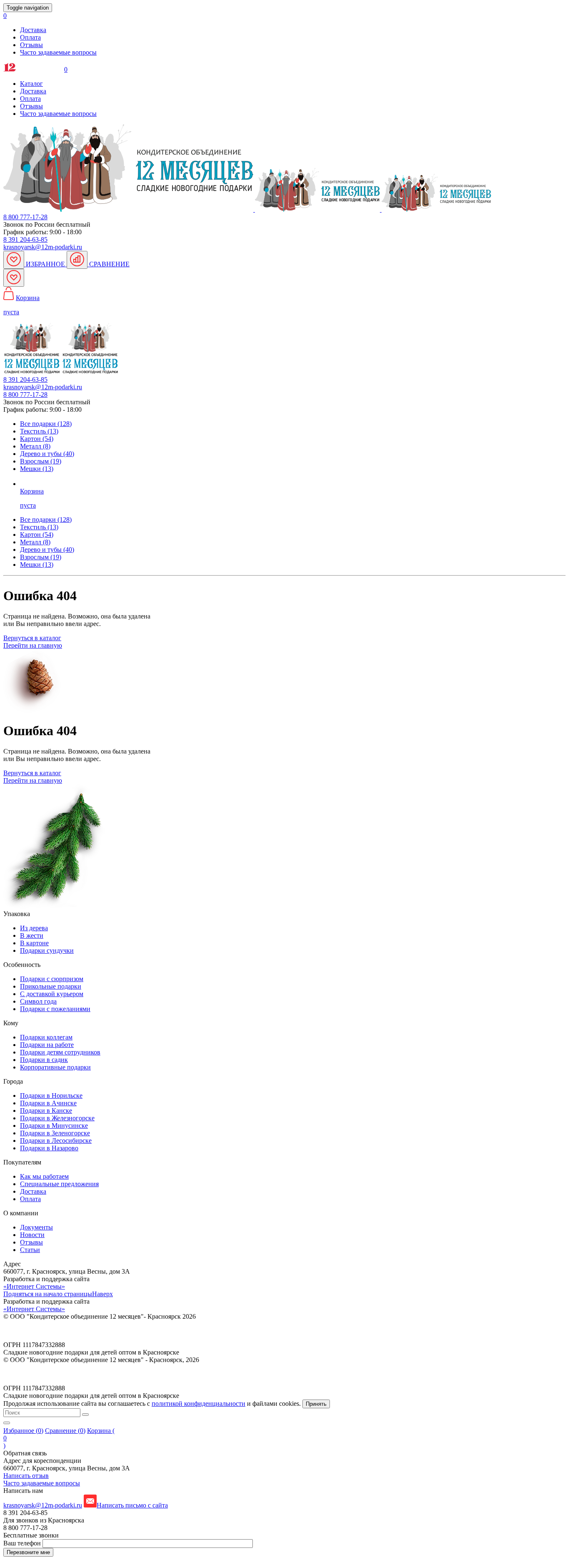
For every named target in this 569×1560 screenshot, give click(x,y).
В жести (31, 935)
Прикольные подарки (50, 986)
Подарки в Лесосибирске (56, 1140)
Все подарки (46, 519)
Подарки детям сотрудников (60, 1052)
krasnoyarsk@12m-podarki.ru (42, 246)
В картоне (34, 943)
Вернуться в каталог (32, 637)
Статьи (30, 1249)
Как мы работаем (44, 1176)
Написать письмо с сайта (132, 1505)
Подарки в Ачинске (48, 1103)
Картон (36, 534)
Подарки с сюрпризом (51, 978)
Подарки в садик (44, 1059)
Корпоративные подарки (55, 1067)
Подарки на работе (47, 1044)
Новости (32, 1234)
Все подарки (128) (46, 423)
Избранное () (23, 1430)
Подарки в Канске (46, 1110)
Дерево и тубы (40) (47, 453)
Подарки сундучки (47, 950)
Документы (36, 1227)
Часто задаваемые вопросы (58, 52)
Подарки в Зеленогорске (55, 1133)
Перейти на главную (32, 645)
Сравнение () (65, 1430)
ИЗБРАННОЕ (45, 264)
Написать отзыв (26, 1475)
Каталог (31, 83)
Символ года (38, 1001)
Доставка (33, 29)
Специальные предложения (59, 1183)
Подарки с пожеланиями (55, 1008)
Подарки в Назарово (49, 1148)
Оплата (30, 37)
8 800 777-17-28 (25, 216)
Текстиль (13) (39, 431)
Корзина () (59, 1438)
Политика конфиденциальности (49, 1330)
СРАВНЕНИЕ (108, 264)
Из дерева (34, 927)
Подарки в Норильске (51, 1095)
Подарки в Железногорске (57, 1118)
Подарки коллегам (46, 1037)
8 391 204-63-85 (25, 239)
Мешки (36, 564)
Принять (316, 1404)
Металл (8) (35, 446)
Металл (35, 542)
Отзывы (31, 44)
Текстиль (39, 527)
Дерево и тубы (47, 549)
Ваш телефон (22, 1543)
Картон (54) (36, 438)
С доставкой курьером (51, 993)
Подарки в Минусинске (54, 1125)
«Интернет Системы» (34, 1286)
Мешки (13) (36, 468)
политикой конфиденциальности (198, 1403)
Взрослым (40, 557)
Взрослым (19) (40, 461)
